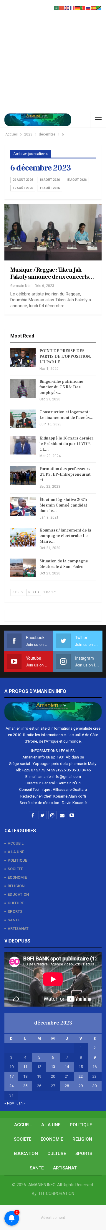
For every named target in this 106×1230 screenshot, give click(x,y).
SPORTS (15, 911)
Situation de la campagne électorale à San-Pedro (63, 564)
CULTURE (16, 903)
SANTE (14, 920)
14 (67, 1066)
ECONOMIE (17, 877)
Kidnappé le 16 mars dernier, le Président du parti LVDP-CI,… (67, 444)
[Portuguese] (83, 7)
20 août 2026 (23, 179)
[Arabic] (56, 7)
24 (11, 1086)
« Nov (9, 1103)
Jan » (20, 1103)
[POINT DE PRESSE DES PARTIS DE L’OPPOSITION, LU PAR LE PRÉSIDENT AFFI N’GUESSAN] (23, 357)
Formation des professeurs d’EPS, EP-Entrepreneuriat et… (65, 474)
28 (67, 1086)
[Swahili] (99, 7)
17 (11, 1076)
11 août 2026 (49, 188)
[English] (67, 7)
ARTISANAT (18, 928)
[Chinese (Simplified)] (61, 7)
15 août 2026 (76, 179)
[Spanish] (93, 7)
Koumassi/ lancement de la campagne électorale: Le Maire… (65, 536)
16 (94, 1066)
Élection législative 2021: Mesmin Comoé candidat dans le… (63, 505)
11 (25, 1066)
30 (94, 1086)
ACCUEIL (16, 843)
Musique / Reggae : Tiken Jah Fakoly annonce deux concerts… (52, 273)
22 (81, 1076)
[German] (77, 7)
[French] (72, 7)
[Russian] (88, 7)
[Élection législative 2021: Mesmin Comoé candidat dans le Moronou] (23, 506)
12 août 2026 (23, 188)
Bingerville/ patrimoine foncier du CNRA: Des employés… (61, 387)
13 (53, 1066)
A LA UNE (16, 852)
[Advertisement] (53, 56)
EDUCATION (18, 894)
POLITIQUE (17, 860)
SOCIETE (15, 869)
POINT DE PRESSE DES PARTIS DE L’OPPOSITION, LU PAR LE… (65, 356)
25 (25, 1086)
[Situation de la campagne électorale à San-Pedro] (23, 568)
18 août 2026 (49, 179)
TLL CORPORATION (56, 1193)
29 (81, 1086)
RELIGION (16, 886)
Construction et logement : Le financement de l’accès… (66, 415)
